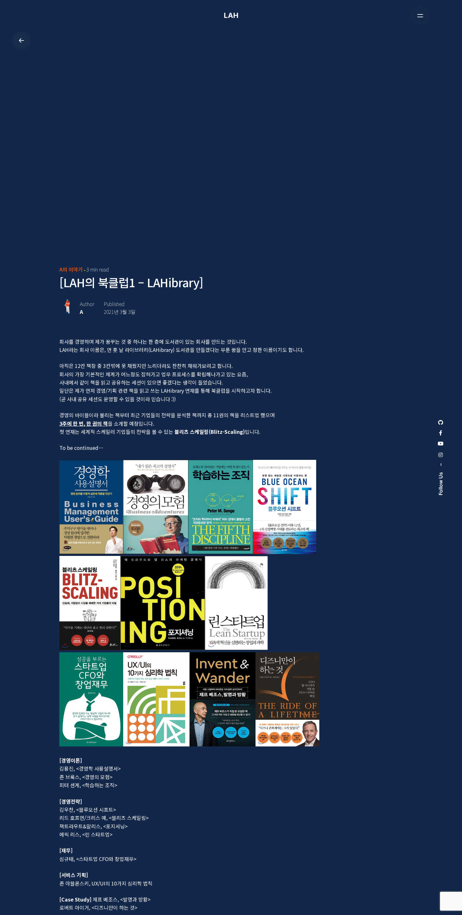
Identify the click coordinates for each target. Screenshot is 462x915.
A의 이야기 (71, 269)
